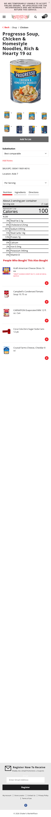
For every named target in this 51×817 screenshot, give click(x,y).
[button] (6, 114)
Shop (14, 27)
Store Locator (19, 795)
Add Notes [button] (7, 160)
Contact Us (31, 795)
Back (7, 27)
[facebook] (25, 805)
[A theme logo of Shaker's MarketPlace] (20, 16)
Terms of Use (27, 798)
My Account (7, 795)
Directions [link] (33, 192)
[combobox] (25, 153)
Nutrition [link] (7, 192)
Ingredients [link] (20, 192)
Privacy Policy (43, 795)
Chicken (24, 27)
